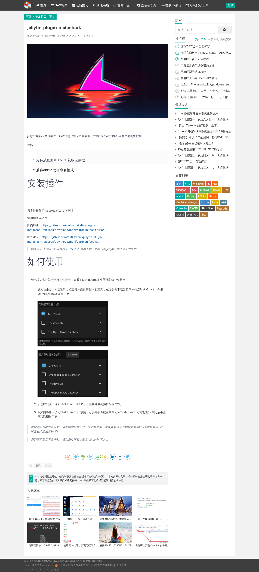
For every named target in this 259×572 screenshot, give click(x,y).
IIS (208, 183)
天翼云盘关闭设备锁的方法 (197, 65)
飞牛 (226, 189)
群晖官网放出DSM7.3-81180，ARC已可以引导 (210, 52)
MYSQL (204, 189)
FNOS (202, 196)
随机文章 (226, 39)
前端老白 (56, 570)
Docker (205, 202)
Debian (191, 196)
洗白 (204, 214)
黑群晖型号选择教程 (193, 71)
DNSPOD (192, 214)
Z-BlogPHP (38, 570)
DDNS (180, 214)
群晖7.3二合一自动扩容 (195, 46)
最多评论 (213, 39)
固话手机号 (148, 5)
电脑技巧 (81, 5)
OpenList (181, 208)
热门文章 (200, 39)
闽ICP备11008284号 (102, 565)
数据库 (216, 189)
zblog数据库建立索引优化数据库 (197, 113)
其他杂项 (102, 5)
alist (223, 202)
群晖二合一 (124, 5)
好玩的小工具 (199, 5)
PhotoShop (207, 208)
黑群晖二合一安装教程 (195, 59)
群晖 (38, 465)
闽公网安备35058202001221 (74, 565)
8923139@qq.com (42, 565)
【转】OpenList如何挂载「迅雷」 (198, 125)
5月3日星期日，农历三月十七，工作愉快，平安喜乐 (213, 90)
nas (215, 183)
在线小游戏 (172, 5)
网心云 (213, 196)
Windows (198, 183)
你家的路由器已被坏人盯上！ (195, 143)
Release (74, 249)
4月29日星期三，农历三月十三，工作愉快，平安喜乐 (214, 97)
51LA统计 (121, 565)
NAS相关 (60, 5)
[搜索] (225, 30)
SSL (194, 189)
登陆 (230, 5)
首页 (42, 5)
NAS (48, 465)
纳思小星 (222, 208)
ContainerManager (187, 202)
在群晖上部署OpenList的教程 (199, 78)
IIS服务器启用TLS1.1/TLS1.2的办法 (199, 149)
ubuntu (180, 196)
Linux (215, 202)
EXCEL (194, 208)
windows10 (182, 189)
